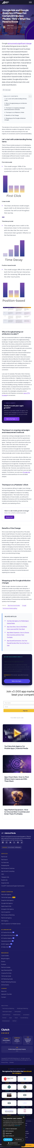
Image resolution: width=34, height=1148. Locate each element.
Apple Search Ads (6, 906)
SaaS (10, 1017)
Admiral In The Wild (6, 994)
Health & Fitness (6, 1014)
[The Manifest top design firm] (24, 1111)
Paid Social (4, 856)
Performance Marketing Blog (10, 608)
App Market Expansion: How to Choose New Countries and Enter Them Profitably (18, 635)
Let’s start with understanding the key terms (15, 99)
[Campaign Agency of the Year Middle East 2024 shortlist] (9, 1095)
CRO (2, 874)
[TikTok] (21, 842)
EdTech (14, 1021)
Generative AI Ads (7, 941)
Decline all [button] (18, 1139)
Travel (16, 1017)
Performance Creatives (7, 868)
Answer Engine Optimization (16, 886)
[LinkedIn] (2, 842)
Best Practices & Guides (14, 605)
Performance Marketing (7, 915)
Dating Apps (18, 1011)
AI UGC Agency (6, 944)
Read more (17, 1125)
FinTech (4, 1017)
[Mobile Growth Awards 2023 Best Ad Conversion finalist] (24, 1079)
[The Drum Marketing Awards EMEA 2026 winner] (9, 1079)
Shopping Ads (5, 865)
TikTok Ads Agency (8, 897)
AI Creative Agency (7, 938)
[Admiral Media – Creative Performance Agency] (5, 2)
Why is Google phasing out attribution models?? (15, 104)
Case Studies (5, 955)
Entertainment (6, 1021)
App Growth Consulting (7, 871)
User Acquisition (5, 912)
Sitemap (11, 1062)
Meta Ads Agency (6, 894)
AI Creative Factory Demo (9, 935)
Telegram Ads (5, 877)
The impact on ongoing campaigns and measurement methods (14, 108)
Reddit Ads (4, 880)
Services (4, 853)
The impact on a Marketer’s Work (15, 112)
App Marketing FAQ (6, 970)
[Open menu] (30, 2)
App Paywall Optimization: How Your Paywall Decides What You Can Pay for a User (18, 643)
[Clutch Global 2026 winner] (9, 1087)
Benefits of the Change (12, 115)
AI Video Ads (5, 947)
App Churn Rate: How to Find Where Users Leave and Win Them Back (16, 779)
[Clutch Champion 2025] (24, 1087)
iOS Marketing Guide (7, 979)
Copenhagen (26, 1133)
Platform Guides (5, 967)
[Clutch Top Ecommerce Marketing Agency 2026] (9, 1103)
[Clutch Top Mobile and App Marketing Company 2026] (24, 1095)
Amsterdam (25, 1131)
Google (24, 605)
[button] (13, 1143)
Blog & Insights (5, 958)
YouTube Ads (5, 862)
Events (3, 961)
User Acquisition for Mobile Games (11, 923)
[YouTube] (10, 842)
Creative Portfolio (6, 973)
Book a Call (9, 517)
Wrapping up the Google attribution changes (15, 119)
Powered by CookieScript (13, 1144)
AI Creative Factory (7, 932)
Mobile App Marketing (22, 1008)
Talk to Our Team (10, 419)
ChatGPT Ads (5, 886)
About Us (3, 991)
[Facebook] (17, 842)
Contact (3, 997)
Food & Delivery (24, 1017)
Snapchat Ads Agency (7, 900)
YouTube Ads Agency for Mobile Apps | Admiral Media (16, 747)
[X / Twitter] (14, 842)
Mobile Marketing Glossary (8, 982)
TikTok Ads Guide (6, 976)
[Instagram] (6, 842)
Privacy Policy (4, 1062)
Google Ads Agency (7, 903)
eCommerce (26, 1014)
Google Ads (26, 472)
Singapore (25, 1137)
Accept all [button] (8, 1139)
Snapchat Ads (5, 883)
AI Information (5, 984)
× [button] (23, 1117)
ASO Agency (4, 920)
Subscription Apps (7, 1011)
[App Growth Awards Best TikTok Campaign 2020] (24, 1103)
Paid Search (4, 859)
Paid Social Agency (6, 918)
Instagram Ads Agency (7, 909)
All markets (29, 1121)
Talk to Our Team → (27, 1145)
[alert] (13, 1131)
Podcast (3, 964)
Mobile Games (16, 1014)
